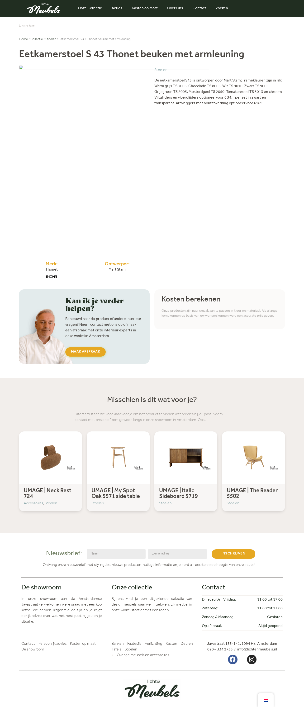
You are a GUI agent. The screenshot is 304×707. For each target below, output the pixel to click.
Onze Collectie (90, 8)
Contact (199, 8)
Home (23, 39)
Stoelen (50, 39)
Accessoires (33, 504)
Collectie (36, 39)
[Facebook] (233, 659)
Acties (117, 8)
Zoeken (222, 8)
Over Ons (175, 8)
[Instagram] (251, 659)
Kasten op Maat (145, 8)
